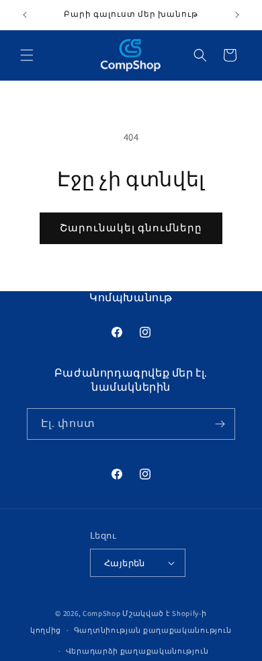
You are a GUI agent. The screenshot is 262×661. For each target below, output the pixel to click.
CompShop (102, 613)
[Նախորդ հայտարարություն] (25, 15)
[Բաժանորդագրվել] (219, 424)
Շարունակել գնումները (131, 227)
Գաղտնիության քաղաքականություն (153, 630)
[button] (27, 55)
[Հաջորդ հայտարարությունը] (237, 15)
